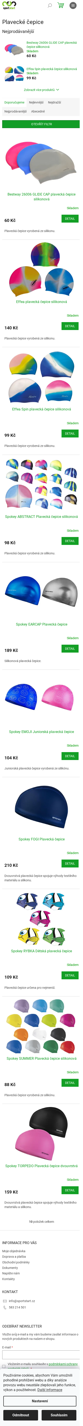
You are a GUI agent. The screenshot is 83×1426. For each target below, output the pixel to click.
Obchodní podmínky (16, 1262)
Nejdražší (54, 102)
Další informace (49, 1390)
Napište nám (11, 1273)
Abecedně (38, 111)
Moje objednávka (13, 1251)
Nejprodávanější (15, 111)
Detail (70, 218)
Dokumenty (10, 1268)
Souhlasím (59, 1415)
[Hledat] (49, 5)
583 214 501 (17, 1307)
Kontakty (8, 1279)
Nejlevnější (36, 102)
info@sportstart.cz (22, 1301)
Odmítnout (20, 1415)
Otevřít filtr (41, 124)
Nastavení (40, 1401)
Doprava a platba (14, 1256)
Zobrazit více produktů (39, 90)
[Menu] (73, 5)
